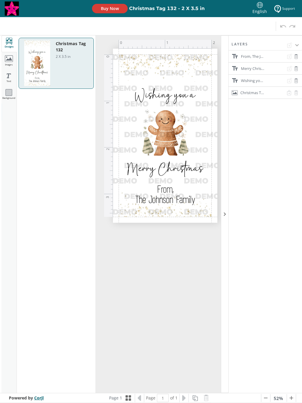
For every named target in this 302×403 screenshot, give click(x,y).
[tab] (9, 44)
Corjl (39, 398)
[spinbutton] (162, 398)
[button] (265, 46)
